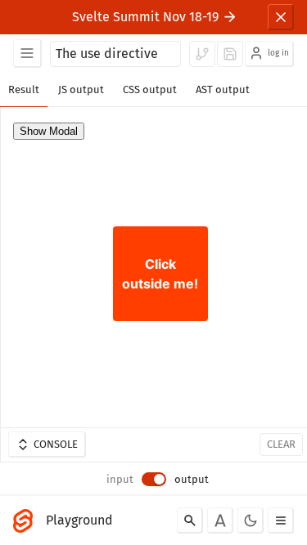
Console (56, 444)
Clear (281, 444)
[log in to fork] (202, 54)
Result (23, 89)
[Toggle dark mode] (250, 520)
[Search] (190, 520)
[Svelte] (27, 520)
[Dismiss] (281, 17)
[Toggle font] (220, 520)
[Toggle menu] (281, 520)
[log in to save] (230, 54)
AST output (223, 89)
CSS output (150, 89)
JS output (81, 89)
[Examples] (27, 53)
